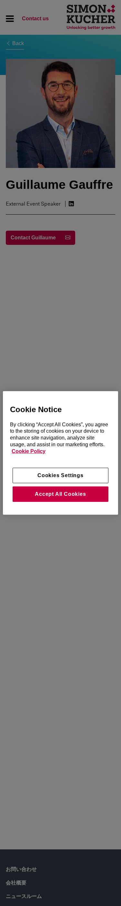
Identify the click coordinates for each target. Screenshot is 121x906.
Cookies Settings (60, 475)
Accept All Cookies (60, 494)
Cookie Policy (28, 451)
